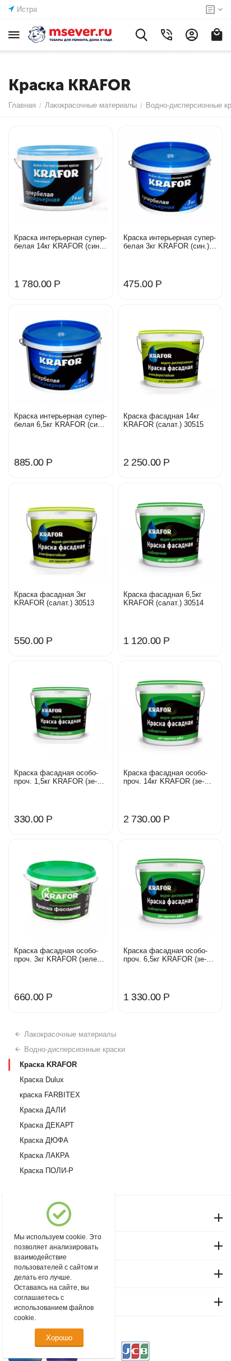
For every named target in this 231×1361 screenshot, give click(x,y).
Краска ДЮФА (44, 1140)
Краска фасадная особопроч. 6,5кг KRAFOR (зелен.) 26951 (165, 954)
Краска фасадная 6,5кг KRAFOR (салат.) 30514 (163, 598)
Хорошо (59, 1338)
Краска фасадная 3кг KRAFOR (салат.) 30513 (54, 598)
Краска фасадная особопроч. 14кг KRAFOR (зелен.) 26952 (165, 777)
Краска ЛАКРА (45, 1155)
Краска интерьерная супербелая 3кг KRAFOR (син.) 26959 (169, 241)
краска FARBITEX (50, 1095)
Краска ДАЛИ (43, 1110)
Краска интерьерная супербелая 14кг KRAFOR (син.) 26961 (60, 241)
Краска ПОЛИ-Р (46, 1170)
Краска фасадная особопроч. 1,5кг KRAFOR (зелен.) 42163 (56, 777)
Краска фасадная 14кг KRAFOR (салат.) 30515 (163, 420)
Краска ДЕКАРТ (47, 1125)
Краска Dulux (42, 1079)
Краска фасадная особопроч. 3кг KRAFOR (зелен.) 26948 (59, 954)
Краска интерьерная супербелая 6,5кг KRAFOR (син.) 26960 (60, 420)
